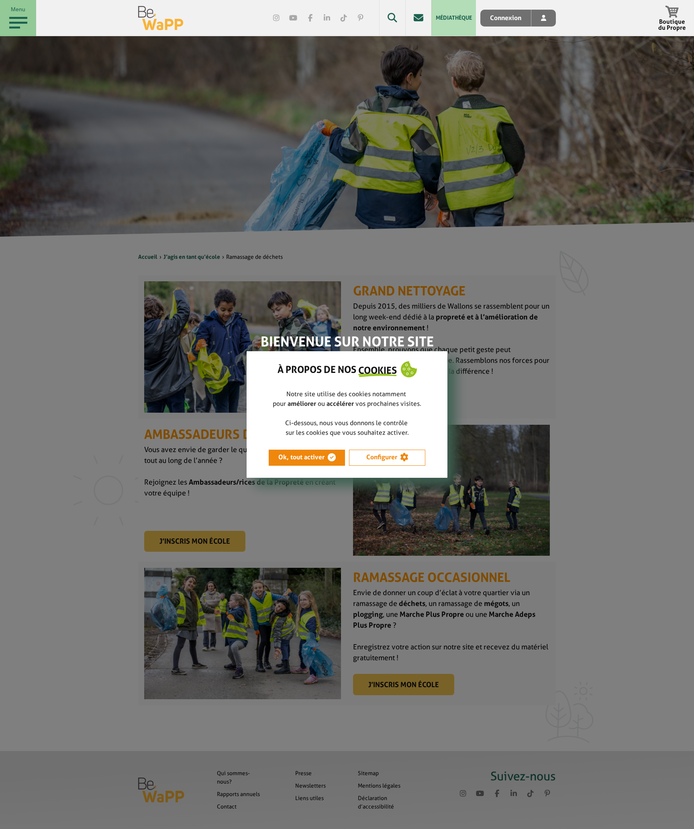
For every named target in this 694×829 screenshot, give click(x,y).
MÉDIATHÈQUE (454, 17)
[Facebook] (310, 18)
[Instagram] (276, 18)
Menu (18, 9)
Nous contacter (418, 18)
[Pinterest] (360, 18)
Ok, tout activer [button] (301, 457)
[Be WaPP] (161, 18)
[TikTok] (344, 18)
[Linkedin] (327, 18)
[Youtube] (293, 18)
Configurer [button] (381, 457)
